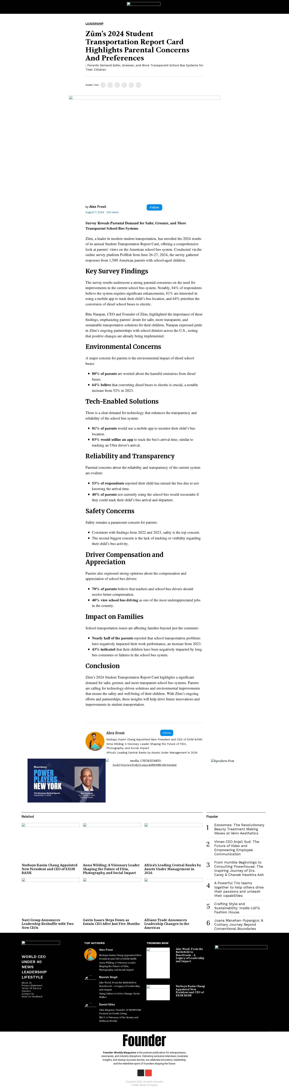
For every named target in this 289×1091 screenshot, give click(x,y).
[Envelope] (148, 1073)
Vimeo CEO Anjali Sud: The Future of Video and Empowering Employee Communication (236, 848)
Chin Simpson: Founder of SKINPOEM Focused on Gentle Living (120, 1012)
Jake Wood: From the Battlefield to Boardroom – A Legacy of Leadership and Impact (119, 986)
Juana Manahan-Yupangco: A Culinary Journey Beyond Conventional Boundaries (238, 924)
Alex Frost (97, 207)
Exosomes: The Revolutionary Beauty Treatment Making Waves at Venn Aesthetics (239, 829)
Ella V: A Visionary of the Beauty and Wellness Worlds (118, 1019)
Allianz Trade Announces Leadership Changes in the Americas (166, 923)
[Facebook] (103, 85)
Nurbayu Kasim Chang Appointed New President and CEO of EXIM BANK (154, 739)
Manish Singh (108, 977)
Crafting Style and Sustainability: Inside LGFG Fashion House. (237, 908)
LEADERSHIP (95, 23)
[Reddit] (131, 85)
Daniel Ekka (107, 1004)
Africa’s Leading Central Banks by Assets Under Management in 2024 (151, 752)
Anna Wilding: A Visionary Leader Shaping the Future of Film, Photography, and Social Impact (146, 746)
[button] (282, 7)
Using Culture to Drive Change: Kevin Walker (119, 995)
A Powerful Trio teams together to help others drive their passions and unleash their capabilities (239, 889)
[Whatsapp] (124, 85)
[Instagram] (140, 1073)
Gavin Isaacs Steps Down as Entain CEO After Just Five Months (111, 922)
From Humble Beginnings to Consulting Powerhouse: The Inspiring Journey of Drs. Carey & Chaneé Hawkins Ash (239, 868)
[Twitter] (110, 85)
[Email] (138, 85)
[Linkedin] (117, 85)
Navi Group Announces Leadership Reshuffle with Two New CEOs (48, 923)
